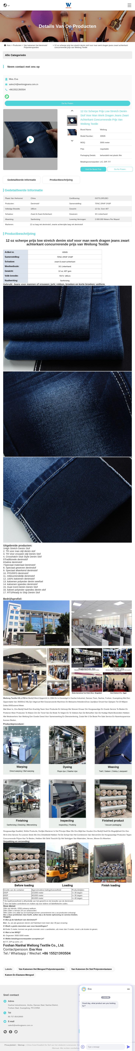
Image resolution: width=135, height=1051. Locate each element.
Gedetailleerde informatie (21, 180)
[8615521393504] (16, 1032)
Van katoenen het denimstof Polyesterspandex (35, 46)
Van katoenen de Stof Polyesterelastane (91, 969)
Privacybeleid (10, 1045)
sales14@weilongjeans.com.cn (23, 84)
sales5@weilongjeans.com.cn (20, 1025)
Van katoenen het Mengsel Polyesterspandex (41, 969)
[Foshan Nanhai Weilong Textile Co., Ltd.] (68, 5)
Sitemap (21, 1045)
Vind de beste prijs (93, 169)
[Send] (128, 1047)
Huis (9, 45)
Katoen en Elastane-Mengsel (19, 975)
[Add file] (83, 1047)
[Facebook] (10, 1032)
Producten (17, 45)
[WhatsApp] (6, 96)
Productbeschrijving (61, 180)
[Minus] (128, 989)
